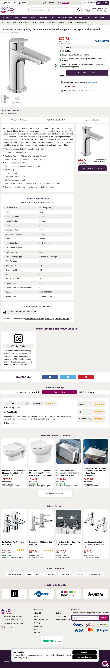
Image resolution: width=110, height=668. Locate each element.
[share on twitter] (68, 377)
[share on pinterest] (86, 377)
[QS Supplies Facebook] (5, 657)
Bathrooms (6, 17)
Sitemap (37, 623)
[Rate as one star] (30, 392)
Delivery (59, 613)
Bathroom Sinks (33, 574)
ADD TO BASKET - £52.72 (87, 72)
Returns (37, 633)
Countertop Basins (95, 574)
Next (80, 3)
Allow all (84, 652)
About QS (37, 613)
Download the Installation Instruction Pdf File (21, 312)
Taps (53, 17)
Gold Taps (79, 574)
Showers (33, 17)
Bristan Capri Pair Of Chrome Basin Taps (13, 543)
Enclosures (43, 17)
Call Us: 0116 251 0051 (99, 9)
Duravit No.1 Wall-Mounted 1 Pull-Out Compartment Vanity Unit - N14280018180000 (67, 473)
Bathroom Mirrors (101, 17)
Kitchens (89, 17)
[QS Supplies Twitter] (10, 657)
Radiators (78, 17)
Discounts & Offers (41, 620)
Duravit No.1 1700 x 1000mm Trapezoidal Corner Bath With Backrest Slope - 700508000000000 (94, 471)
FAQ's (36, 629)
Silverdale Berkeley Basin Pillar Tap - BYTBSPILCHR (68, 543)
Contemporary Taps (62, 319)
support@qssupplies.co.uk (13, 623)
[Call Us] (88, 10)
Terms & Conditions (63, 620)
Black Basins (49, 574)
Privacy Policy (61, 616)
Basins (24, 17)
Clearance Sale (10, 3)
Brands (24, 3)
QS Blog (37, 616)
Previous (29, 3)
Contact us (38, 626)
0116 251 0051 (9, 627)
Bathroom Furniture (65, 17)
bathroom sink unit (56, 145)
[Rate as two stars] (31, 392)
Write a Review (59, 392)
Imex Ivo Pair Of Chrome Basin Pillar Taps (41, 543)
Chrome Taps (49, 319)
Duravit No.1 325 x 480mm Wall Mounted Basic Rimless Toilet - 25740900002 (14, 473)
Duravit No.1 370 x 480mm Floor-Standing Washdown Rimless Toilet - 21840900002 (40, 473)
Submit (103, 617)
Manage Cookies (84, 657)
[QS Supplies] (7, 10)
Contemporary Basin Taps (34, 319)
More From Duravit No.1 (55, 493)
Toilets (16, 17)
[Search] (78, 9)
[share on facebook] (50, 377)
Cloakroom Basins (14, 574)
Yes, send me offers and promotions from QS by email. (91, 613)
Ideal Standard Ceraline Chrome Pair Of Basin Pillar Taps (94, 544)
